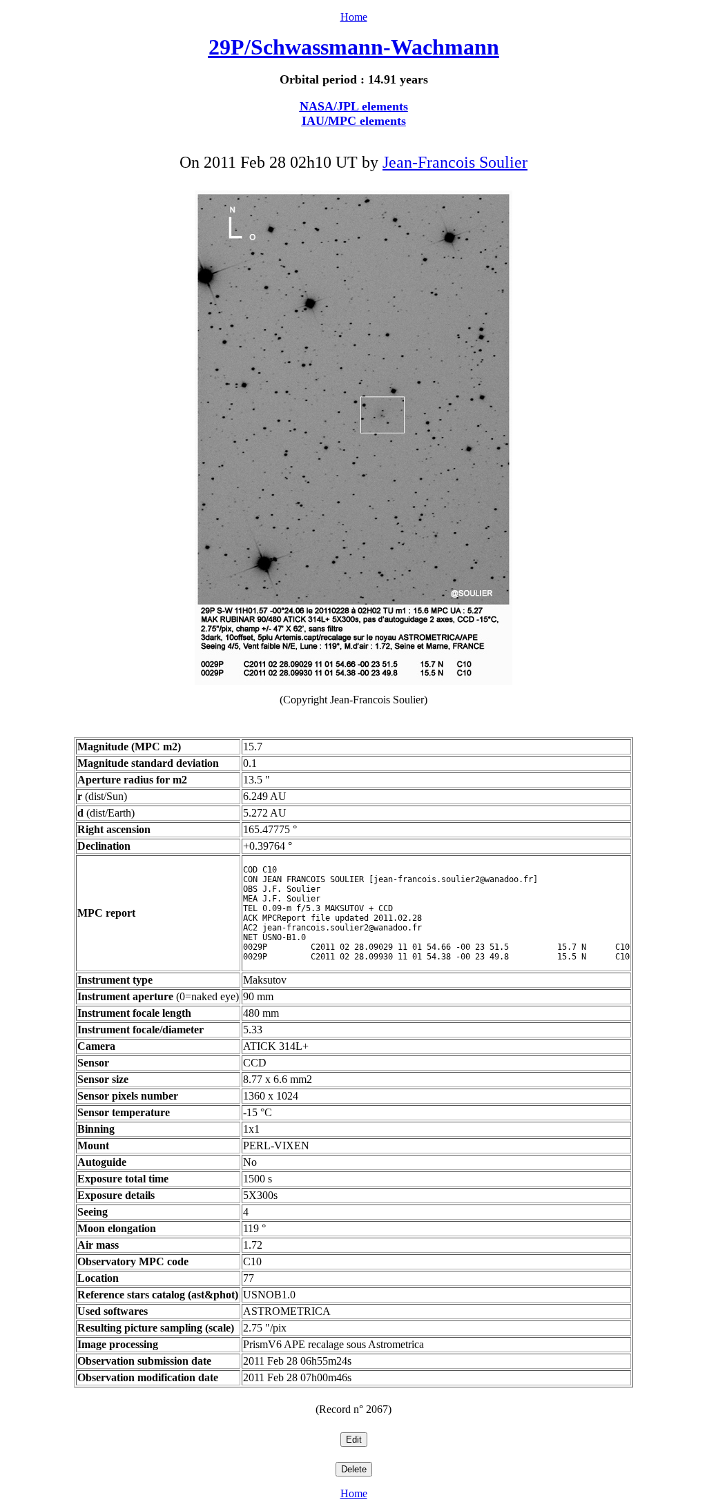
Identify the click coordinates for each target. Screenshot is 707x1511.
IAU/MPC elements (354, 121)
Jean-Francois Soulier (454, 162)
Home (353, 17)
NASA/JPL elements (354, 106)
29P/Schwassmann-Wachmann (354, 47)
